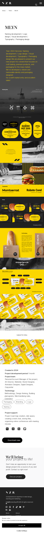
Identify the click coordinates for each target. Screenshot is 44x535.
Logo (29, 402)
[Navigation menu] (41, 3)
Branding (19, 402)
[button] (36, 4)
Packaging (8, 402)
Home (4, 10)
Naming (6, 407)
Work (10, 10)
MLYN (16, 10)
